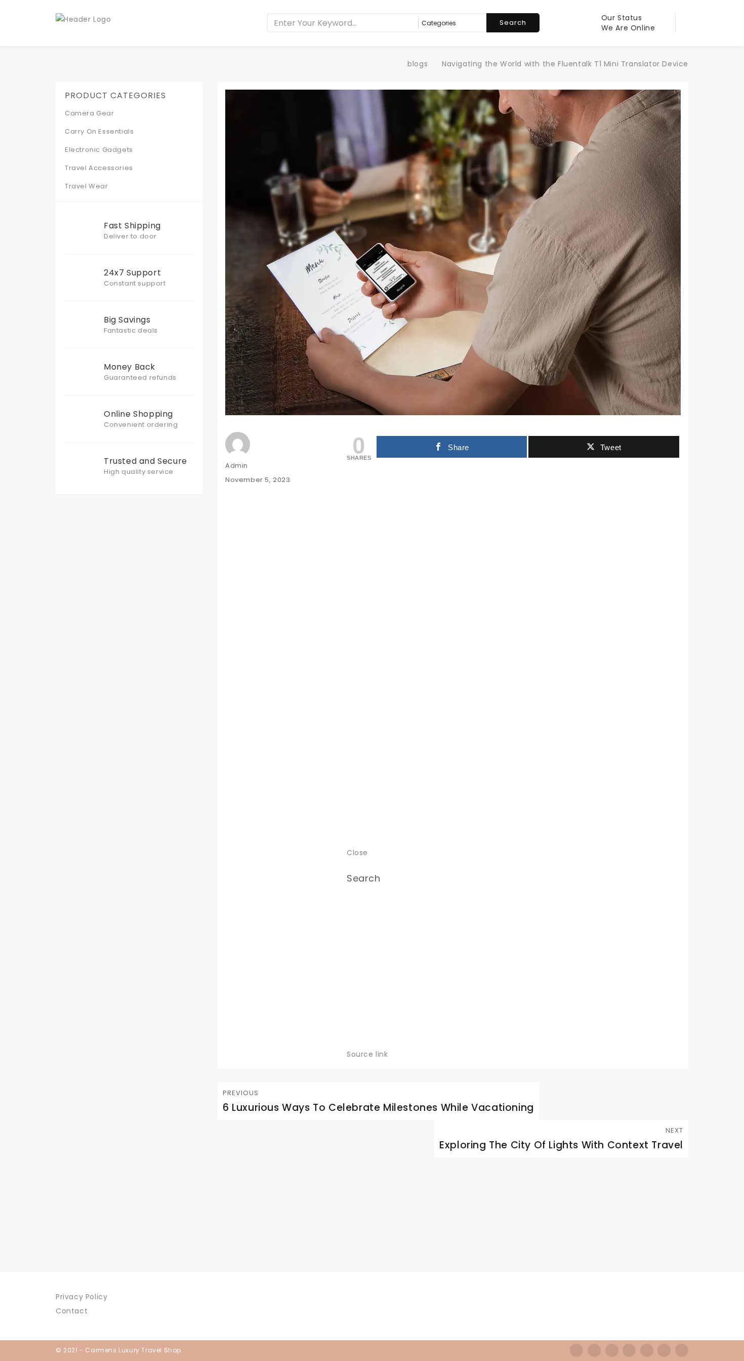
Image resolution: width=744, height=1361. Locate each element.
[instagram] (629, 1350)
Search (513, 22)
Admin (236, 465)
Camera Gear (89, 113)
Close (357, 853)
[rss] (611, 1350)
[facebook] (576, 1350)
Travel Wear (86, 186)
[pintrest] (664, 1350)
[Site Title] (83, 19)
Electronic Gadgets (99, 149)
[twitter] (594, 1350)
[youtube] (681, 1350)
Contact (72, 1311)
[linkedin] (646, 1350)
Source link (367, 1054)
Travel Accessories (99, 168)
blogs (417, 64)
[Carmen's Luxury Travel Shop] (392, 64)
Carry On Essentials (99, 131)
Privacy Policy (81, 1297)
